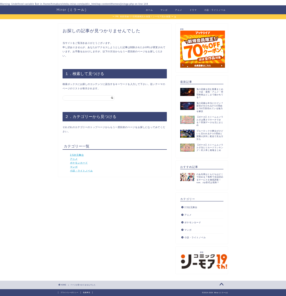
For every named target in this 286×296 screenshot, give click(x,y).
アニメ (178, 10)
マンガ (164, 10)
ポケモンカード (79, 163)
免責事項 (86, 292)
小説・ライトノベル (215, 10)
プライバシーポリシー (69, 292)
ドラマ (193, 10)
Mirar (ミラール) (72, 10)
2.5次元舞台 (77, 155)
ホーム (149, 10)
